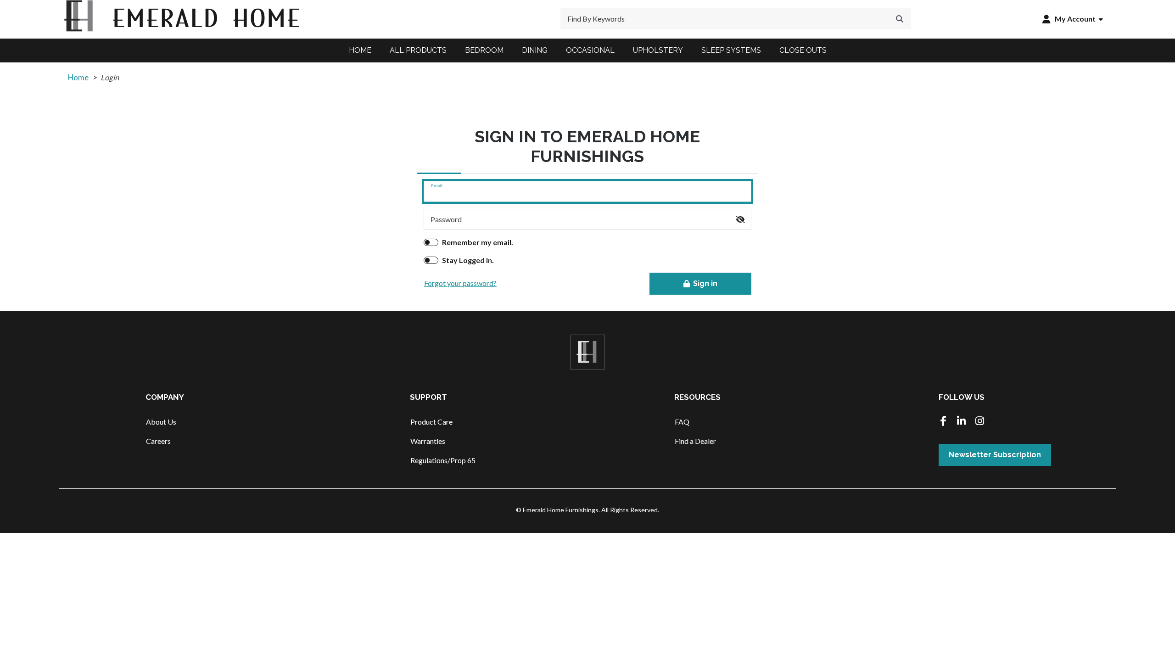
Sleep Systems (731, 50)
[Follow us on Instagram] (980, 421)
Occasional (590, 50)
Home (360, 50)
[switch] (740, 219)
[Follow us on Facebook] (943, 421)
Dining (535, 50)
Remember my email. (477, 242)
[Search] (900, 19)
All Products (418, 50)
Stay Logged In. (468, 260)
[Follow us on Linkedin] (961, 421)
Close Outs (803, 50)
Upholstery (658, 50)
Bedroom (484, 50)
